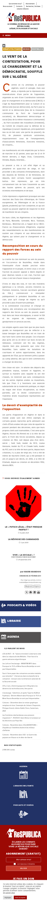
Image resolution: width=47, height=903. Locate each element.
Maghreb (28, 586)
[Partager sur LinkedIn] (34, 592)
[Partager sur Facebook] (30, 592)
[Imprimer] (38, 592)
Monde (26, 49)
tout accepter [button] (20, 898)
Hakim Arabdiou (32, 571)
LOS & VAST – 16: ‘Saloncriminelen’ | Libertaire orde (21, 654)
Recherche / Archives (33, 6)
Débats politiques (12, 49)
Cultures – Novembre (10, 725)
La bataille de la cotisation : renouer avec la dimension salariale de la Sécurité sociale (21, 679)
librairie (14, 620)
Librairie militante (23, 9)
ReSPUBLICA (37, 49)
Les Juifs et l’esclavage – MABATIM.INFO (17, 664)
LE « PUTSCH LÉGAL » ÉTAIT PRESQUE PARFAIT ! (23, 528)
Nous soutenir (7, 6)
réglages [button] (7, 898)
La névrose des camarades (23, 539)
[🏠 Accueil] (3, 45)
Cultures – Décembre (10, 703)
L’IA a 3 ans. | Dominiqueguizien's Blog (16, 686)
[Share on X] (26, 592)
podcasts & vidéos (21, 605)
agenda (13, 636)
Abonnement (30, 4)
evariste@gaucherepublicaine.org (30, 582)
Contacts (19, 6)
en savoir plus (9, 893)
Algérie (37, 586)
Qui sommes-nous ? (15, 4)
